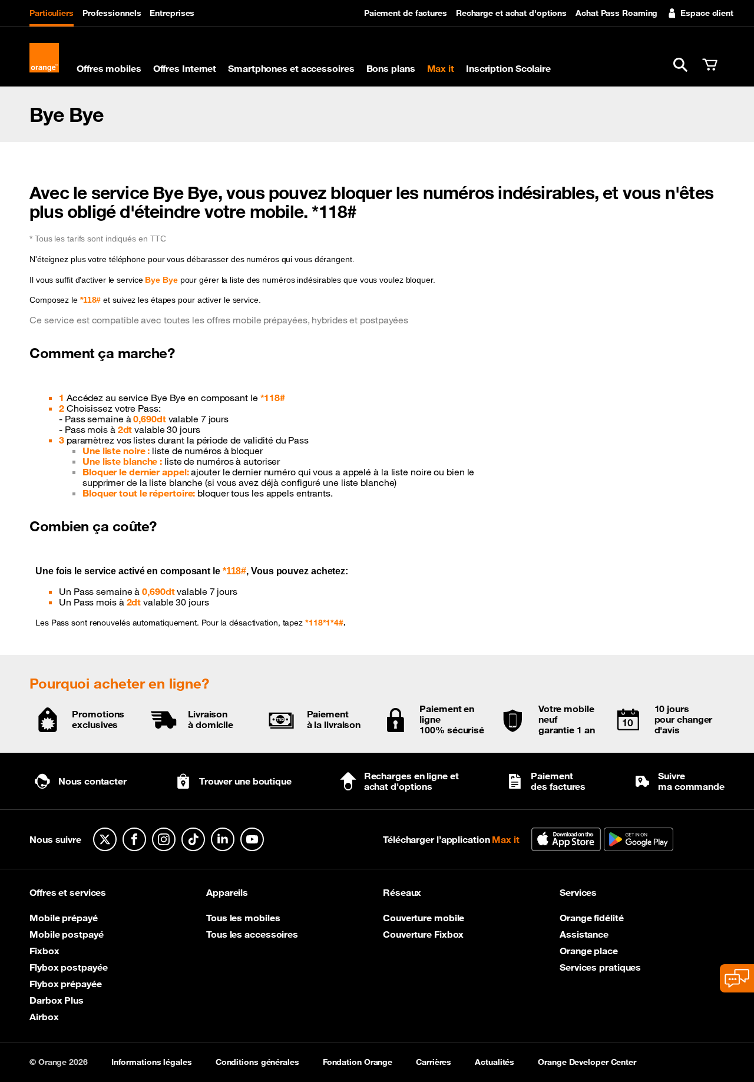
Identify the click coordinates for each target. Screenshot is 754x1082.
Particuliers (51, 13)
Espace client (706, 13)
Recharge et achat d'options (511, 13)
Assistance (584, 934)
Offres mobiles (109, 68)
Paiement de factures (405, 13)
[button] (680, 65)
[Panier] (710, 65)
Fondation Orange (357, 1062)
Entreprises (172, 13)
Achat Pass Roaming (616, 13)
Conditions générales (257, 1062)
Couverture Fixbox (423, 934)
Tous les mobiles (243, 918)
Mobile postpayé (66, 934)
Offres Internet (185, 68)
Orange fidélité (592, 918)
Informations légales (151, 1062)
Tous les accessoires (252, 934)
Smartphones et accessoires (291, 68)
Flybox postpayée (68, 967)
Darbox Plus (56, 1000)
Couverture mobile (423, 918)
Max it (440, 68)
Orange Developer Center (587, 1062)
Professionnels (111, 13)
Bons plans (390, 68)
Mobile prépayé (63, 918)
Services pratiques (600, 967)
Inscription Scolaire (508, 68)
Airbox (43, 1017)
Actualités (494, 1062)
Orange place (589, 951)
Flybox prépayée (65, 984)
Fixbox (44, 951)
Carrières (433, 1062)
